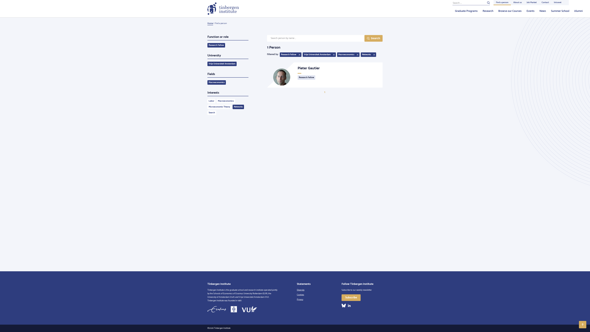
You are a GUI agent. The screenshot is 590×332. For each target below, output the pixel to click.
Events (531, 11)
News (542, 11)
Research (488, 11)
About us (517, 2)
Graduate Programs (466, 11)
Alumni (578, 11)
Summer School (560, 11)
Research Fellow (216, 45)
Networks (238, 107)
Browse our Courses (510, 11)
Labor (211, 101)
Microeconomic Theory (219, 107)
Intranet (557, 2)
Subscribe (351, 297)
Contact (545, 2)
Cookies (300, 295)
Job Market (532, 2)
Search (212, 113)
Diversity (300, 290)
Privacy (300, 299)
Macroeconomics (217, 82)
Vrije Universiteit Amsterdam (222, 64)
